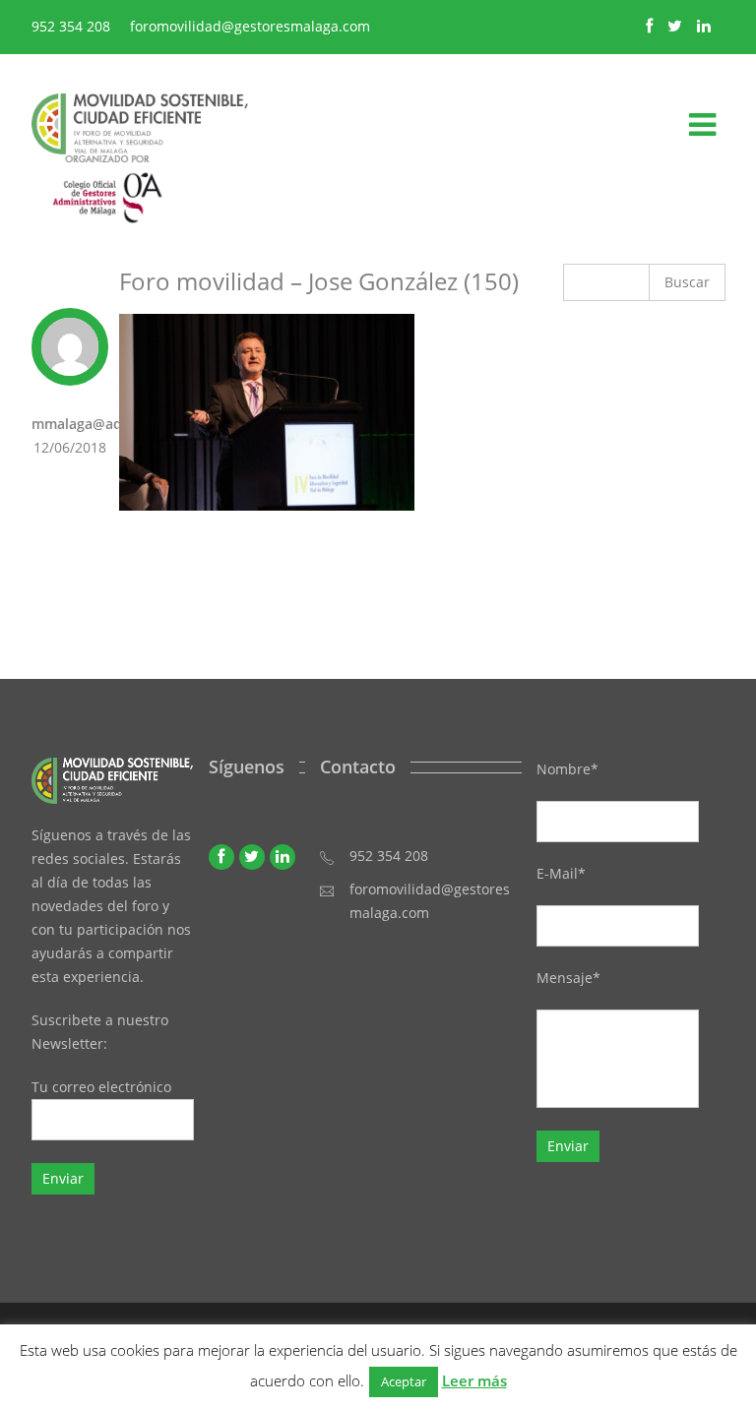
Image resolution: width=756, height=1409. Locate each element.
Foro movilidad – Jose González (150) (319, 281)
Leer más (474, 1380)
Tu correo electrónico (101, 1086)
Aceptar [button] (403, 1381)
